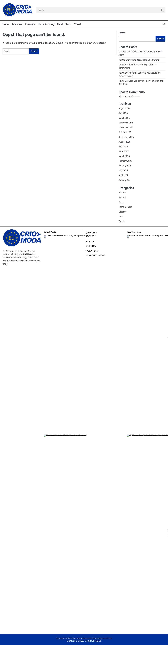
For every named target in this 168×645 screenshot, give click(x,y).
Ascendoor (87, 638)
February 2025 (125, 161)
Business (17, 24)
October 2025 (125, 132)
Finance (122, 197)
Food (60, 24)
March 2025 (124, 156)
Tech (68, 24)
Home (6, 24)
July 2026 (123, 113)
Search (122, 33)
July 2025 (123, 146)
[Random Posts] (164, 24)
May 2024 (123, 170)
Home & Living (46, 24)
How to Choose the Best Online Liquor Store (139, 60)
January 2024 (125, 180)
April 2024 (123, 175)
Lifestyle (30, 24)
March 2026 (124, 118)
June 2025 (123, 151)
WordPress (107, 638)
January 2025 (125, 165)
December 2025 (126, 122)
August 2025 (124, 142)
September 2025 (126, 137)
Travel (77, 24)
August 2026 (124, 108)
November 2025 (126, 127)
